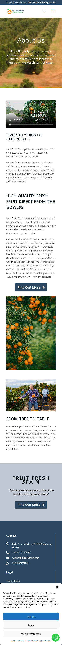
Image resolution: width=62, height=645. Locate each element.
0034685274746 (20, 563)
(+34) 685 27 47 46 (17, 2)
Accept (31, 616)
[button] (57, 587)
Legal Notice (44, 640)
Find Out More (29, 287)
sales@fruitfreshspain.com (25, 557)
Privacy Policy (31, 640)
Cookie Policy (18, 640)
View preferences (31, 633)
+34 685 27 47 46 (21, 552)
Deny (31, 625)
